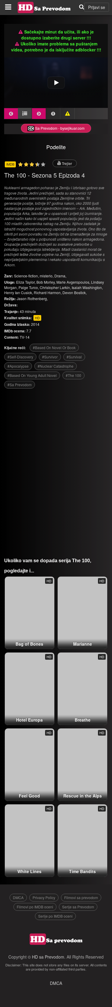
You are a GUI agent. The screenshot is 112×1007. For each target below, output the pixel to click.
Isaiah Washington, (87, 287)
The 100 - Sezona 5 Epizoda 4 (44, 175)
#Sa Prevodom (19, 384)
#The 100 (73, 375)
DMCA (18, 897)
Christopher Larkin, (55, 287)
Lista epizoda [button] (25, 113)
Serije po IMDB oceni (55, 916)
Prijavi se (96, 7)
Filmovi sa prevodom (81, 897)
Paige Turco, (29, 287)
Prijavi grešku (67, 113)
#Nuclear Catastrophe (55, 366)
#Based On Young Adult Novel (32, 375)
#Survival (74, 356)
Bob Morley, (46, 282)
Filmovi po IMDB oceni (35, 906)
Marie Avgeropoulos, (73, 282)
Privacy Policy (44, 897)
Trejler (66, 163)
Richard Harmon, (48, 292)
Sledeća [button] (39, 113)
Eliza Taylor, (26, 282)
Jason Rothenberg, (32, 298)
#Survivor (50, 356)
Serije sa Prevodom (78, 906)
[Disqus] (56, 470)
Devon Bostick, (74, 292)
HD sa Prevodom (48, 957)
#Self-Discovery (20, 356)
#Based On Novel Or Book (54, 347)
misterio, (47, 275)
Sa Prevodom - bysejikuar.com (59, 128)
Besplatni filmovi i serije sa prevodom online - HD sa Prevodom (44, 7)
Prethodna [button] (11, 113)
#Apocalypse (18, 366)
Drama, (60, 275)
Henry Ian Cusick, (18, 292)
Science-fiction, (27, 275)
